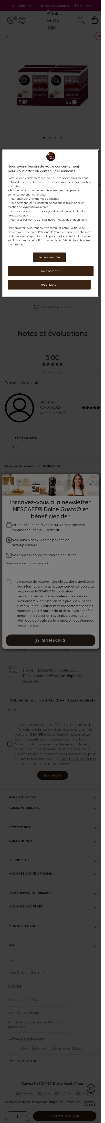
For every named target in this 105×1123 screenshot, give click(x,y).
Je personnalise (49, 257)
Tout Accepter (51, 270)
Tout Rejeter (49, 284)
